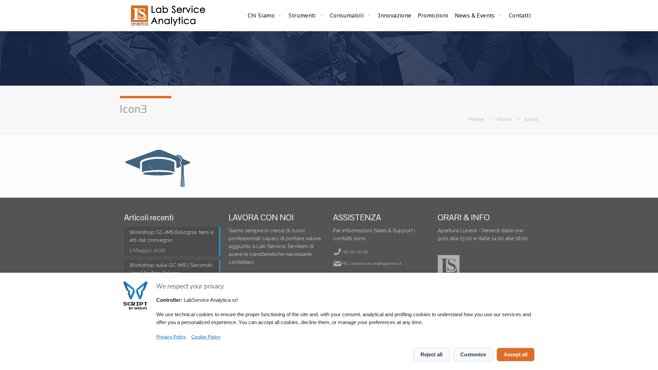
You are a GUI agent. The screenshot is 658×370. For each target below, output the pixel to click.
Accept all (515, 354)
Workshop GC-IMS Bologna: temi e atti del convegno (171, 236)
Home (476, 119)
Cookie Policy (205, 337)
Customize (473, 354)
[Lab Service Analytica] (169, 15)
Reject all (431, 354)
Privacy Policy (171, 337)
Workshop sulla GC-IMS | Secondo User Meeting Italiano (171, 269)
